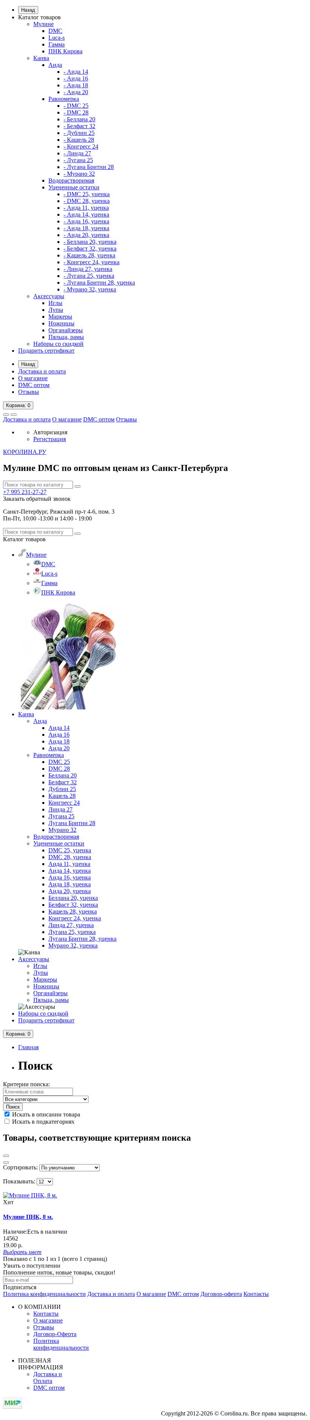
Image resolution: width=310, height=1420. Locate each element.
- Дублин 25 (79, 133)
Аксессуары (48, 296)
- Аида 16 (76, 78)
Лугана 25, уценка (72, 932)
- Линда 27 (77, 153)
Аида (55, 65)
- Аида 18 (76, 85)
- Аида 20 (76, 92)
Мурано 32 (62, 830)
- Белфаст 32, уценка (90, 248)
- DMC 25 (76, 105)
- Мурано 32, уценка (90, 289)
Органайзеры (65, 330)
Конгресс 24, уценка (74, 918)
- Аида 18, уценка (86, 228)
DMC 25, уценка (69, 850)
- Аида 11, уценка (86, 207)
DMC (55, 31)
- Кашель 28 (79, 139)
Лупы (55, 310)
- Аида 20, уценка (86, 235)
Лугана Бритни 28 (71, 823)
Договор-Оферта (54, 1334)
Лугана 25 (61, 816)
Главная (28, 1047)
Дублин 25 (62, 789)
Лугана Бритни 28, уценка (82, 938)
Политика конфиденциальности (44, 1294)
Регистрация (49, 439)
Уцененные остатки (73, 187)
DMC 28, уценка (69, 857)
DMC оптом (34, 385)
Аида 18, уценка (69, 884)
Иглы (55, 303)
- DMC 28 (76, 112)
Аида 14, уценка (69, 870)
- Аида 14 (76, 71)
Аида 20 (59, 748)
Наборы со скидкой (58, 344)
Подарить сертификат (46, 350)
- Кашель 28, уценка (89, 255)
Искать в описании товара (45, 1114)
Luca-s (56, 37)
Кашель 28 (62, 796)
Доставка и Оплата (47, 1377)
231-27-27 (24, 492)
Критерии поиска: (26, 1084)
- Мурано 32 (79, 173)
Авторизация (50, 432)
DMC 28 (59, 768)
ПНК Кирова (65, 51)
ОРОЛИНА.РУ (24, 452)
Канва (41, 58)
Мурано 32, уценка (73, 945)
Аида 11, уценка (69, 864)
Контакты (256, 1294)
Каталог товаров (39, 17)
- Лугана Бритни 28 (89, 167)
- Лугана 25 (78, 160)
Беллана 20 (62, 775)
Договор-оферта (221, 1294)
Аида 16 (59, 734)
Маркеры (60, 316)
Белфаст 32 (62, 782)
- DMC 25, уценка (87, 194)
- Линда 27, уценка (88, 269)
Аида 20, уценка (69, 891)
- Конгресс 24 (81, 146)
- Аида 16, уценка (86, 221)
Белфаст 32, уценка (73, 904)
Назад (28, 10)
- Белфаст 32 (79, 126)
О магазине (33, 378)
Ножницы (61, 323)
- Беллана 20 (79, 119)
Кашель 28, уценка (72, 911)
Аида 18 (59, 741)
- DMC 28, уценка (87, 201)
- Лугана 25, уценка (89, 276)
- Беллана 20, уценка (90, 241)
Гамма (56, 44)
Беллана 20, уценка (73, 898)
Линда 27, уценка (71, 925)
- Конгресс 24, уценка (91, 262)
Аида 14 (59, 728)
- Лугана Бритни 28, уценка (99, 282)
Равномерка (63, 99)
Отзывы (28, 392)
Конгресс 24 (64, 802)
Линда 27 (60, 809)
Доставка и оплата (42, 371)
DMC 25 (59, 762)
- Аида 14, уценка (86, 214)
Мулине (43, 24)
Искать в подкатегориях (42, 1121)
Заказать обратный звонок (37, 499)
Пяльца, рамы (66, 337)
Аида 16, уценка (69, 877)
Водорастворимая (71, 180)
